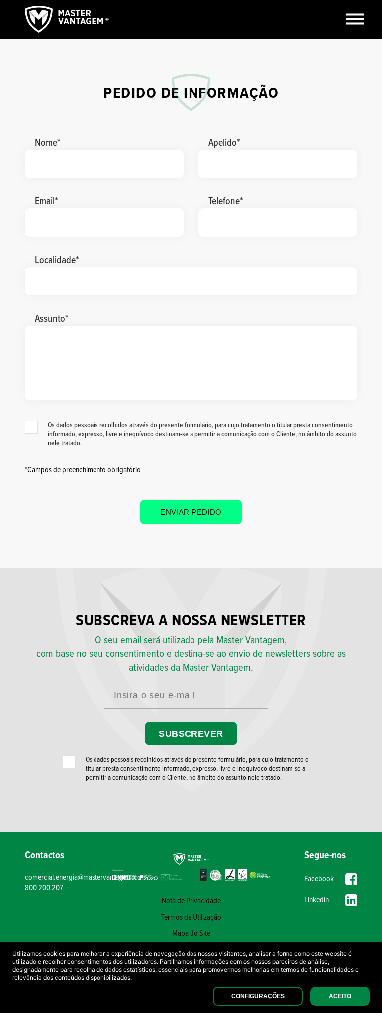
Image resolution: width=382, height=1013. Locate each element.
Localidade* (57, 260)
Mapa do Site (191, 933)
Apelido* (224, 143)
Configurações (258, 996)
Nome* (48, 143)
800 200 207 (44, 888)
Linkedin (316, 900)
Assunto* (52, 319)
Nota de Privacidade (191, 901)
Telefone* (225, 201)
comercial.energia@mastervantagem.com (66, 877)
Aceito (340, 996)
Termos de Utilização (191, 917)
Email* (46, 201)
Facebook (319, 879)
